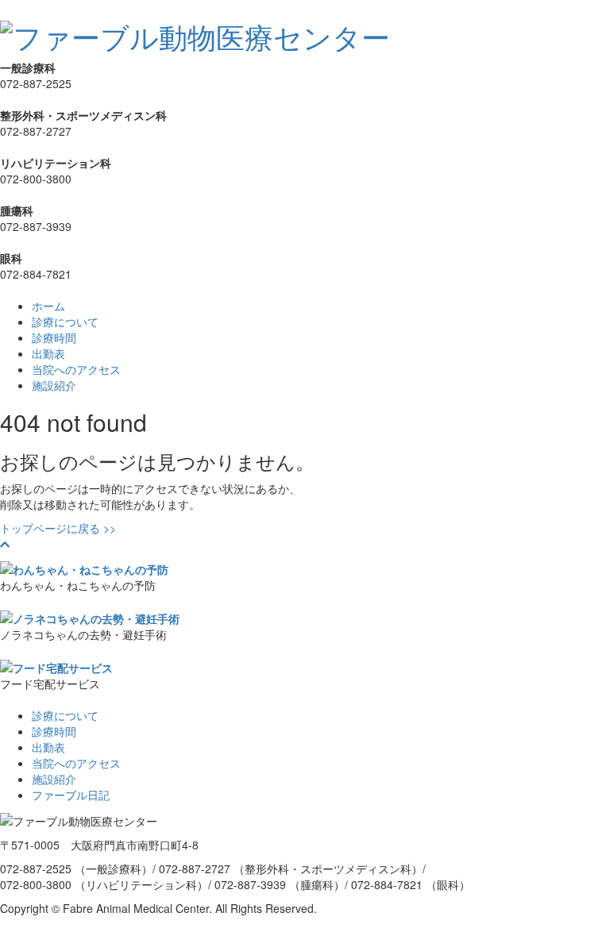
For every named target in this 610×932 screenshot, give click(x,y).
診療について (65, 321)
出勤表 (48, 353)
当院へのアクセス (76, 369)
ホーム (48, 306)
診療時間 (54, 337)
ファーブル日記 (71, 795)
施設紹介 (54, 385)
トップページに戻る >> (58, 528)
